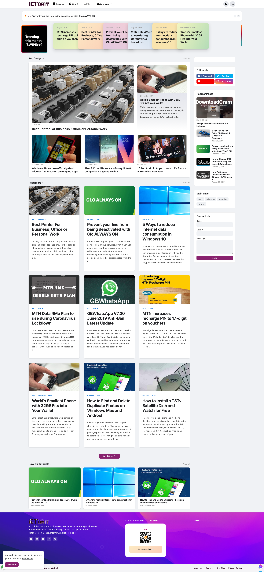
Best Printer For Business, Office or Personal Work (93, 35)
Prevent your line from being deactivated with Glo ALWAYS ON (117, 37)
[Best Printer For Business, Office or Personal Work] (83, 94)
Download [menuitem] (105, 4)
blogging (223, 199)
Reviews (42, 219)
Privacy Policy (235, 568)
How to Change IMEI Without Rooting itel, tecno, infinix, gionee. (63, 16)
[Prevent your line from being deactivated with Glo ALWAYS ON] (109, 200)
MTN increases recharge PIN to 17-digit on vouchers (69, 35)
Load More (108, 456)
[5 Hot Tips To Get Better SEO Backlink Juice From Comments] (203, 133)
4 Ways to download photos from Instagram (212, 124)
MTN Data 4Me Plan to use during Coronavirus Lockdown (143, 37)
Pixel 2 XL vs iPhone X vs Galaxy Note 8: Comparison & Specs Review (108, 170)
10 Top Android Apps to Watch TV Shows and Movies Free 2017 (161, 170)
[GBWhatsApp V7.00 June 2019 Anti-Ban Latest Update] (109, 289)
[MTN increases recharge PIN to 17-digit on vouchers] (164, 289)
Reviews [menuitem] (60, 4)
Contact (209, 568)
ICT (34, 219)
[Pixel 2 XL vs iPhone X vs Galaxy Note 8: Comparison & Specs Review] (109, 149)
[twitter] (37, 539)
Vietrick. (55, 568)
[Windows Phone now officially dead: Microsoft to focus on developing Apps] (56, 149)
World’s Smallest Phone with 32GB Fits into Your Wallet (191, 37)
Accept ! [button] (12, 564)
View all (186, 58)
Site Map (221, 568)
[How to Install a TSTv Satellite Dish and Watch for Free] (164, 377)
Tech (41, 308)
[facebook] (31, 539)
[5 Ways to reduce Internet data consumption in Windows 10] (164, 200)
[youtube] (205, 81)
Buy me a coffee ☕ (146, 549)
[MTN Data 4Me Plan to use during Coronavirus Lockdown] (54, 289)
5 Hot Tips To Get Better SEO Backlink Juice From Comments (221, 134)
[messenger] (260, 566)
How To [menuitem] (75, 4)
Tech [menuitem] (89, 4)
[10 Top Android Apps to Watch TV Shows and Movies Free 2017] (162, 149)
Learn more (27, 558)
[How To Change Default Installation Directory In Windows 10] (203, 175)
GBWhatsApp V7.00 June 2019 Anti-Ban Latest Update (106, 318)
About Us (197, 568)
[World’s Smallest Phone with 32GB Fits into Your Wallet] (162, 79)
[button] (226, 4)
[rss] (55, 539)
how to (91, 219)
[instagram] (49, 539)
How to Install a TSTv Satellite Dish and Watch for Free (161, 405)
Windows (210, 199)
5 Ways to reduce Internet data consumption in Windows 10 (167, 37)
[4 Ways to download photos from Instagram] (214, 107)
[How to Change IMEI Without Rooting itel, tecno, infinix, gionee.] (203, 161)
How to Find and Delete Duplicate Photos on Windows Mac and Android (108, 408)
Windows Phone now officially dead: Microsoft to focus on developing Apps (55, 170)
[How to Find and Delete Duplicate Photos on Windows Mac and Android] (109, 377)
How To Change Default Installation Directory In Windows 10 (222, 176)
